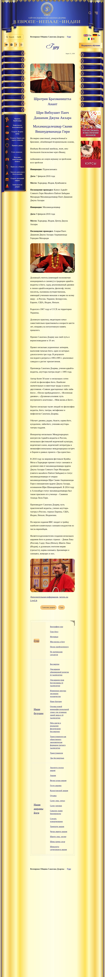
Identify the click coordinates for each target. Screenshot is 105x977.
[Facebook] (16, 44)
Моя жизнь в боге (57, 642)
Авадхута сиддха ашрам (57, 769)
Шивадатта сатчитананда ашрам (58, 848)
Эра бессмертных (57, 758)
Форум (87, 91)
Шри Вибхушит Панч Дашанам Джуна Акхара (52, 115)
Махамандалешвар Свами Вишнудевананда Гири (52, 128)
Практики (11, 58)
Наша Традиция (14, 52)
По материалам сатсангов (56, 653)
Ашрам (53, 776)
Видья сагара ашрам (58, 781)
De (99, 35)
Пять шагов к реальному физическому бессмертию (55, 727)
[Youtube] (6, 44)
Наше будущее (13, 96)
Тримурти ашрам (57, 827)
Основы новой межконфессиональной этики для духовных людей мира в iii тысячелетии (59, 712)
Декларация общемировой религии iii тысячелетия (59, 672)
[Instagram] (21, 44)
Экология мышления (14, 90)
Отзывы (53, 796)
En (90, 35)
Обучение (11, 109)
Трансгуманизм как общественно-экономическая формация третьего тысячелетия (58, 742)
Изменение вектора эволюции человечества (58, 694)
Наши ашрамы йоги (14, 71)
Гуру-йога (54, 632)
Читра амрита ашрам (58, 832)
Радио (87, 104)
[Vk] (11, 44)
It (93, 39)
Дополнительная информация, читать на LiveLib (49, 599)
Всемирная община (14, 83)
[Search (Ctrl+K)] (90, 13)
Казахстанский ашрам (59, 791)
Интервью (54, 637)
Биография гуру (56, 627)
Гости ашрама (55, 786)
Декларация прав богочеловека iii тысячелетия (57, 683)
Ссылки (87, 85)
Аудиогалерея (90, 72)
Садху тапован (56, 806)
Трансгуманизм (56, 753)
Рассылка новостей (91, 97)
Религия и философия (14, 65)
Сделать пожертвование (56, 820)
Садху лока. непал (57, 801)
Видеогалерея (90, 54)
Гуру (9, 77)
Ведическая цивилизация (14, 102)
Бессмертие (54, 664)
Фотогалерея (90, 79)
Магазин (88, 60)
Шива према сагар (57, 842)
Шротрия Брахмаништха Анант (52, 101)
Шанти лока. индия (58, 837)
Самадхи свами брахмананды (56, 812)
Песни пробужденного (59, 647)
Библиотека (89, 66)
